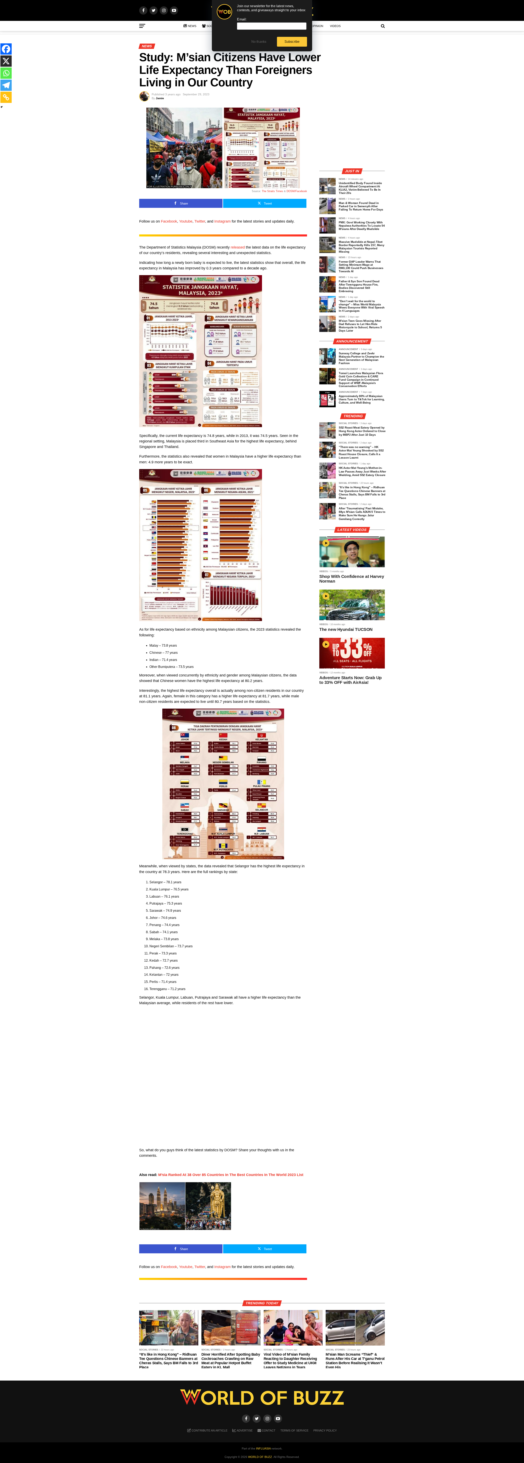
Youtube (185, 221)
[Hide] (1, 107)
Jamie (160, 98)
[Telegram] (6, 85)
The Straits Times (272, 191)
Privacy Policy (325, 1430)
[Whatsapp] (6, 73)
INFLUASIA (263, 1448)
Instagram (222, 221)
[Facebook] (6, 49)
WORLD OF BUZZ (260, 1456)
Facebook (169, 221)
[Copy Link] (6, 97)
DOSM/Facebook (297, 191)
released (238, 247)
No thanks (259, 41)
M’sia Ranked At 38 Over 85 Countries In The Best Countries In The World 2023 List (230, 1175)
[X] (6, 61)
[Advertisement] (352, 136)
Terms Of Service (294, 1430)
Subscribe (292, 41)
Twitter (199, 221)
